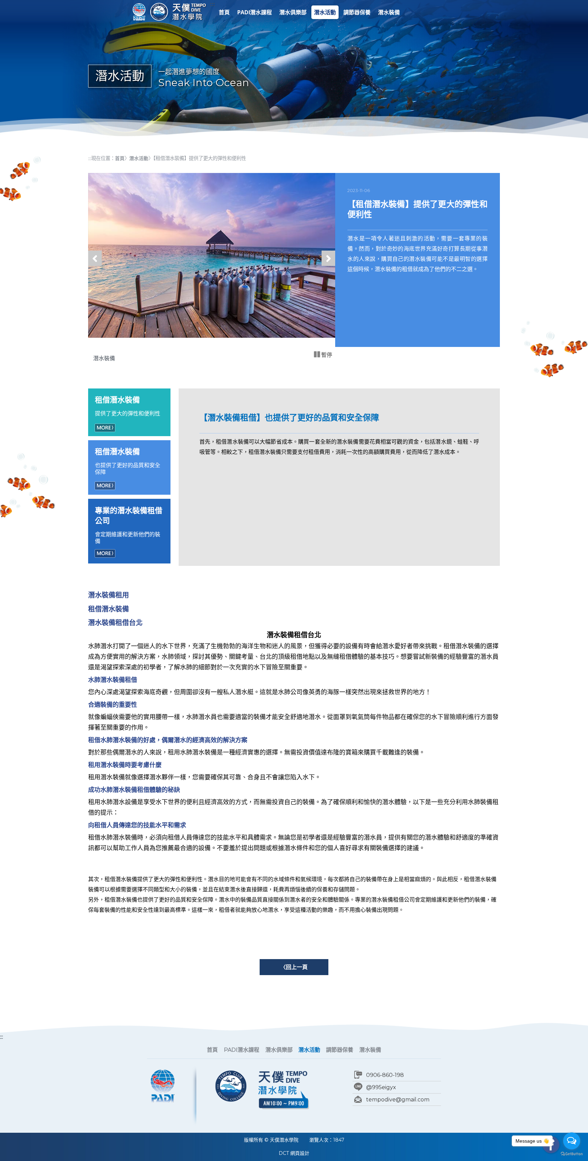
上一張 (95, 265)
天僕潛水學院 (178, 11)
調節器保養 (357, 12)
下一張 (328, 265)
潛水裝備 (389, 12)
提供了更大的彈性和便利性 (127, 406)
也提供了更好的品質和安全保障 (127, 461)
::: (212, 4)
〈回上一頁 (294, 967)
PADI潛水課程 (254, 12)
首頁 (224, 12)
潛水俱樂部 (293, 12)
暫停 (326, 355)
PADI (139, 11)
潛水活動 (325, 12)
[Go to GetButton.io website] (572, 1154)
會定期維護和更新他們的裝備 (128, 525)
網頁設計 (299, 1153)
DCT (284, 1153)
